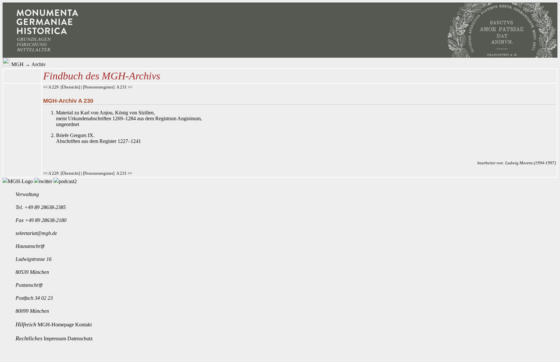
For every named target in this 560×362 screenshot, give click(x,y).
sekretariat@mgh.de (36, 233)
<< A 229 (51, 87)
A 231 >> (124, 87)
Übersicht (70, 87)
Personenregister (98, 87)
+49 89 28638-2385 (45, 207)
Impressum (55, 338)
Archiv (38, 64)
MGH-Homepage (56, 324)
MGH (17, 64)
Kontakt (83, 324)
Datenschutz (80, 338)
